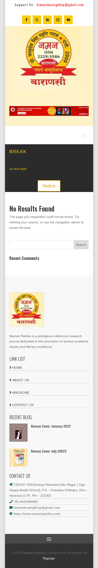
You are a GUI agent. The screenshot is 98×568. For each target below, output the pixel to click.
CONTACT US (22, 405)
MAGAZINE (20, 392)
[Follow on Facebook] (26, 19)
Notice (49, 185)
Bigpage (49, 558)
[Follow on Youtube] (68, 19)
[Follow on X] (37, 19)
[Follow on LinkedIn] (47, 19)
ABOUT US (20, 380)
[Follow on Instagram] (58, 19)
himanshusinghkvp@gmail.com (36, 507)
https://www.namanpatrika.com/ (37, 514)
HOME (16, 367)
